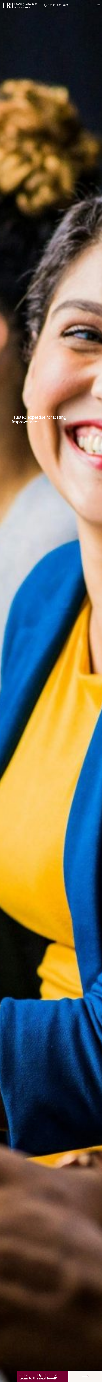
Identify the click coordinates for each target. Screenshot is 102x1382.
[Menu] (98, 5)
